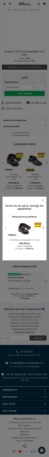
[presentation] (42, 227)
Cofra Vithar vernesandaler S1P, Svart (24, 240)
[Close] (42, 200)
